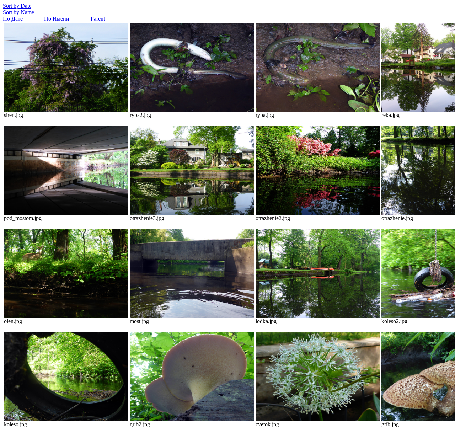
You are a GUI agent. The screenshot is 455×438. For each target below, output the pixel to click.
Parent (98, 19)
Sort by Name (18, 12)
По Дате (13, 19)
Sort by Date (17, 6)
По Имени (56, 19)
